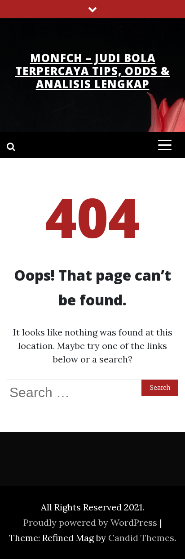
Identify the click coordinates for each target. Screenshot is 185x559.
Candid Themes (141, 537)
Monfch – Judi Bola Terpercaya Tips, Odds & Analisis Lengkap (92, 70)
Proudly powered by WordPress (91, 522)
